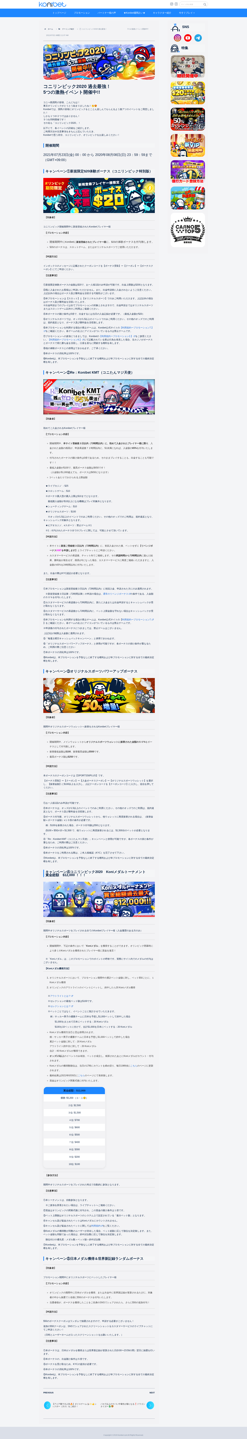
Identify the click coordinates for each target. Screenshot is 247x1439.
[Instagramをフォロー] (171, 5)
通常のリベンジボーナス (115, 594)
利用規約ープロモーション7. (136, 619)
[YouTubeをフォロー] (176, 5)
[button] (205, 5)
